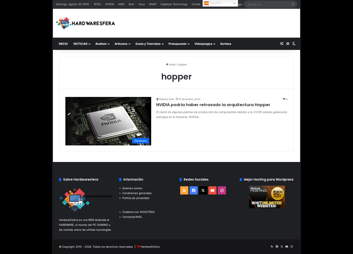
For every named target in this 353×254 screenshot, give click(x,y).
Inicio (172, 64)
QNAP (152, 4)
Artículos (121, 43)
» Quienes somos (130, 188)
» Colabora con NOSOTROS (137, 212)
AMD (121, 4)
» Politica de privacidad (134, 198)
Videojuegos (203, 43)
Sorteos (225, 43)
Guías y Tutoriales (148, 43)
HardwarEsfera (150, 246)
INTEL (97, 4)
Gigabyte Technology (174, 4)
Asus (142, 4)
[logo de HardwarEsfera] (85, 23)
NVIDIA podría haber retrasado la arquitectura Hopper (213, 105)
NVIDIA (109, 4)
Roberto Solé (166, 99)
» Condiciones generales (135, 193)
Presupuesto (178, 43)
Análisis (101, 43)
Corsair (196, 4)
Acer (131, 4)
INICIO (63, 43)
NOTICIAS (80, 43)
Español (215, 3)
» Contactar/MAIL (130, 216)
